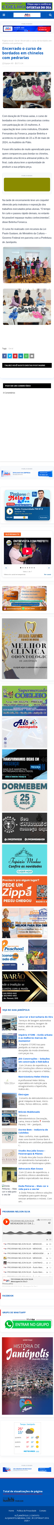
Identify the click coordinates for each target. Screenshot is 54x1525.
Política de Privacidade (26, 1510)
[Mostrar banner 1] (25, 30)
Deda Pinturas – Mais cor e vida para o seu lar (33, 1187)
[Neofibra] (27, 6)
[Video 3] (25, 567)
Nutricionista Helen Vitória (33, 1076)
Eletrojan (23, 1094)
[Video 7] (34, 567)
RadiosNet (43, 517)
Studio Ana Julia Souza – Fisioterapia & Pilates (31, 1152)
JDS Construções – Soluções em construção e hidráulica (34, 1060)
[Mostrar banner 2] (27, 30)
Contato (42, 1510)
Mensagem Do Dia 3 (30, 1286)
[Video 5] (29, 567)
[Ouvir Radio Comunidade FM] (9, 511)
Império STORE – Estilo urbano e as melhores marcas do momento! (35, 1037)
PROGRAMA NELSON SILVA (12, 1286)
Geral (17, 40)
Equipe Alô (9, 63)
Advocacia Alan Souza (30, 1168)
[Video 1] (20, 567)
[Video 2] (23, 567)
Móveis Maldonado (29, 1111)
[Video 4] (27, 567)
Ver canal (47, 574)
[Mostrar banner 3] (29, 30)
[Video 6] (32, 567)
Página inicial (7, 40)
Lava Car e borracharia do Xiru (35, 1016)
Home (11, 1510)
